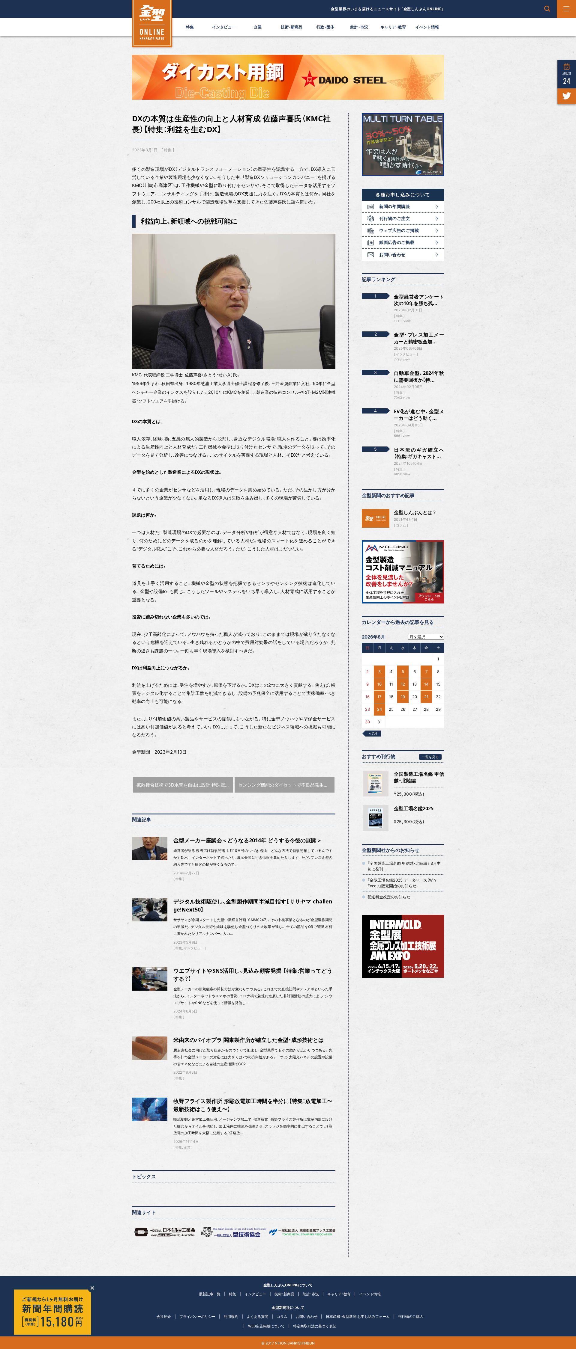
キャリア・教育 (393, 27)
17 (379, 696)
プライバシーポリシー (197, 1316)
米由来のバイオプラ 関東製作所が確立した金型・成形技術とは (248, 1039)
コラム (401, 525)
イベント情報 (427, 27)
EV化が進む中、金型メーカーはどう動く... (419, 414)
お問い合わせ (392, 254)
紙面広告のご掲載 (397, 242)
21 (426, 696)
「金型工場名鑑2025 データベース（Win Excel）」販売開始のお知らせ (402, 883)
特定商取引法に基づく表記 (314, 1326)
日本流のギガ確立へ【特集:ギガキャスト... (419, 453)
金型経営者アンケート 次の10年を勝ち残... (419, 300)
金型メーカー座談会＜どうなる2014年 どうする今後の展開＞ (247, 840)
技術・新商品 (291, 27)
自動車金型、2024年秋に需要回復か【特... (419, 376)
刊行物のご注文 (394, 218)
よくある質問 (257, 1316)
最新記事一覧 (209, 1294)
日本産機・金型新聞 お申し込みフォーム (358, 1316)
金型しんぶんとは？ (415, 512)
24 (379, 709)
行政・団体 (325, 27)
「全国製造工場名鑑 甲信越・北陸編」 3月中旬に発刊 (404, 866)
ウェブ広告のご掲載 (399, 230)
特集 (190, 27)
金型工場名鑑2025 (414, 808)
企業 (258, 27)
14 (426, 684)
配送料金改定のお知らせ (389, 896)
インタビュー (224, 27)
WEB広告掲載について (266, 1326)
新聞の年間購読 (394, 206)
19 (403, 696)
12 (403, 684)
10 (379, 684)
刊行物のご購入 (410, 1316)
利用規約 (231, 1316)
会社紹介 (164, 1316)
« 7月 (373, 733)
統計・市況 (359, 27)
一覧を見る (430, 757)
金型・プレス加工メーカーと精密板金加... (419, 338)
